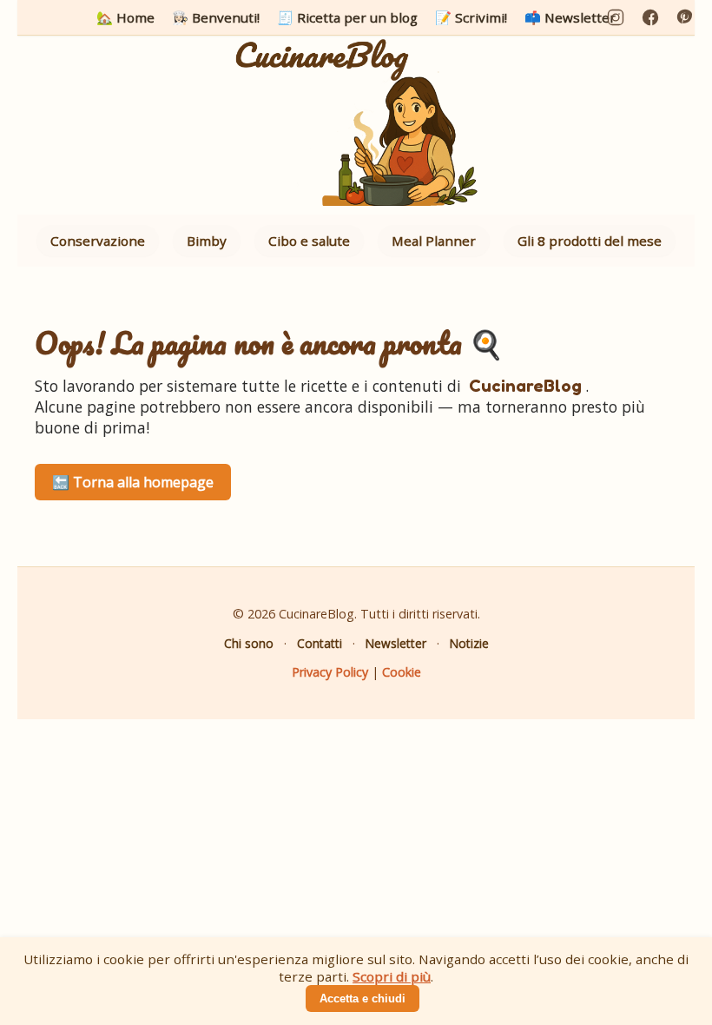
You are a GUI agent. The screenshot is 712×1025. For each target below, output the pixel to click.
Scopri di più (392, 976)
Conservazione (97, 240)
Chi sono (249, 643)
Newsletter (396, 643)
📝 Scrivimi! (471, 17)
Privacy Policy (330, 672)
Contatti (319, 643)
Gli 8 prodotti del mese (590, 240)
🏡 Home (125, 17)
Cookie (401, 672)
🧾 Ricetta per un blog (347, 17)
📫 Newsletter (570, 17)
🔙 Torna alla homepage (133, 482)
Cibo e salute (309, 240)
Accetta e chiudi (362, 998)
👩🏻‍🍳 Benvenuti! (216, 17)
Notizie (469, 643)
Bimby (207, 240)
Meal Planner (434, 240)
